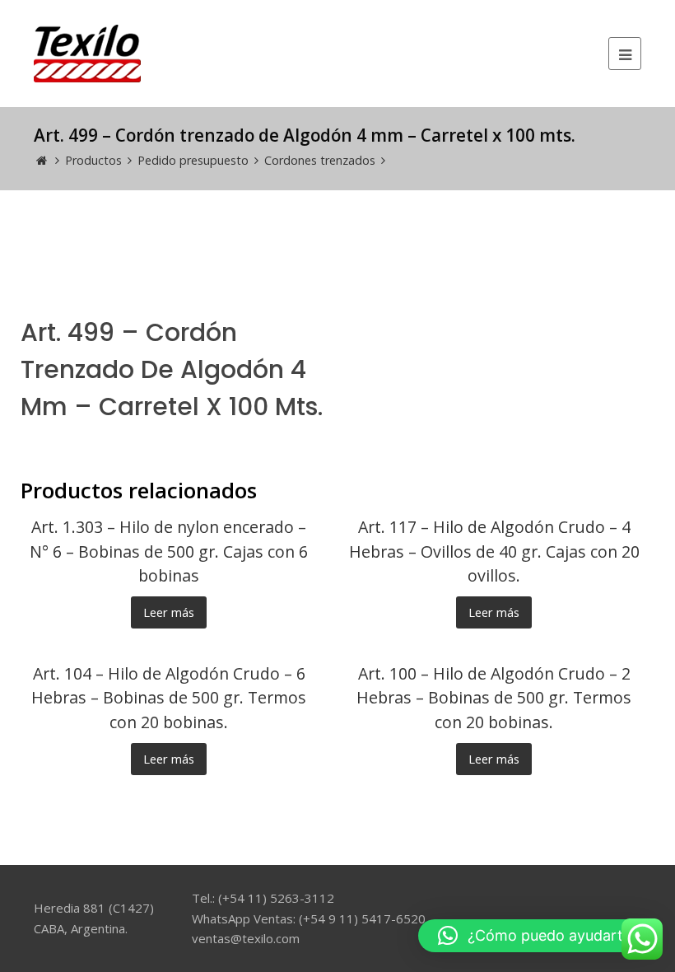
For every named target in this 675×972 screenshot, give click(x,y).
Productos (93, 160)
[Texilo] (87, 52)
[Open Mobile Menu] (624, 53)
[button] (538, 935)
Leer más (168, 612)
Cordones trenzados (319, 160)
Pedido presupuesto (193, 160)
